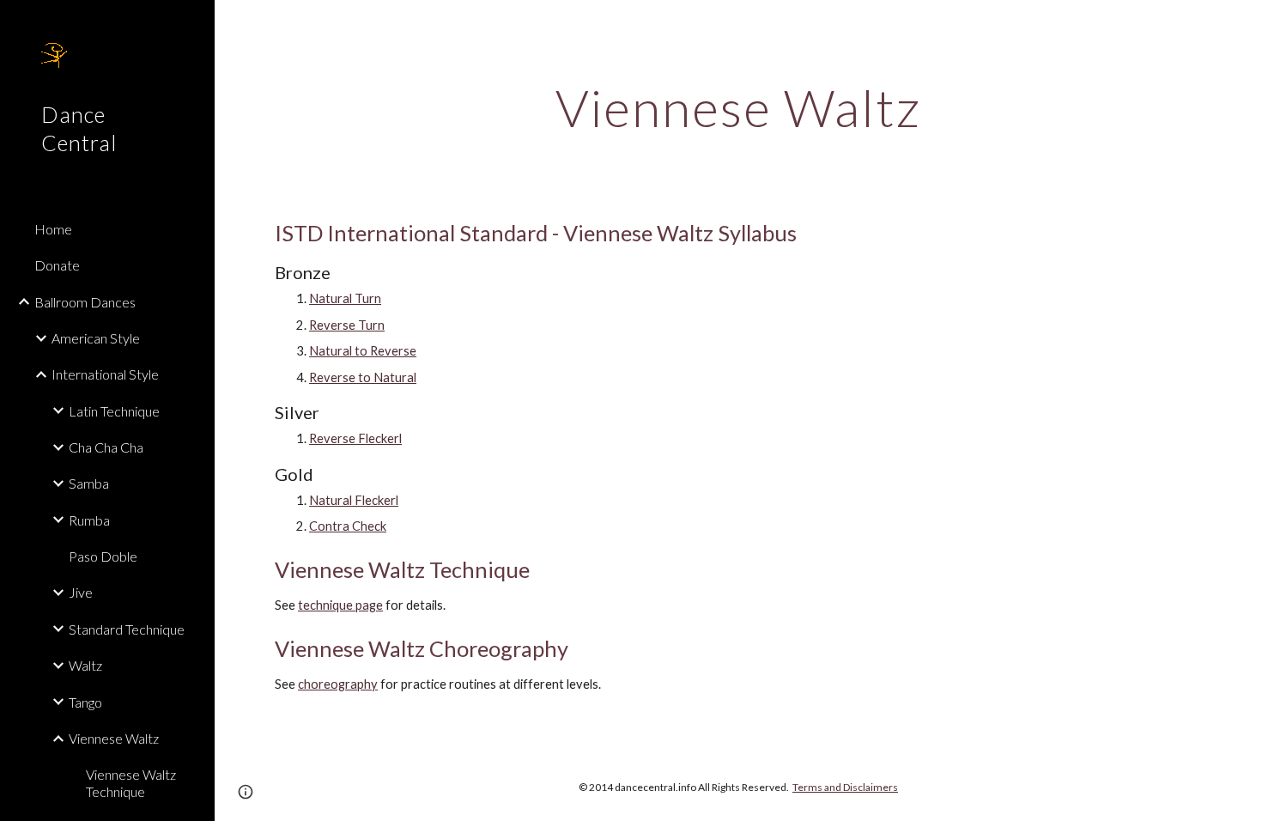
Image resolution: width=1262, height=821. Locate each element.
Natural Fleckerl (353, 500)
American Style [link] (96, 338)
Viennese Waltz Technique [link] (131, 782)
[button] (1241, 24)
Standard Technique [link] (127, 629)
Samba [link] (89, 483)
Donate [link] (57, 265)
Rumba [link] (89, 520)
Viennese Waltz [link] (114, 738)
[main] (738, 107)
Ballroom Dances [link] (85, 302)
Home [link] (53, 229)
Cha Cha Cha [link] (106, 447)
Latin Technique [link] (114, 411)
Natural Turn (345, 298)
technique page (340, 605)
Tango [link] (85, 702)
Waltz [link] (85, 665)
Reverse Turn (347, 325)
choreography (338, 684)
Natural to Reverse (362, 351)
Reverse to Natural (362, 377)
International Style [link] (105, 374)
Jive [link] (81, 592)
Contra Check (347, 526)
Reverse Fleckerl (355, 438)
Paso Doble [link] (103, 556)
